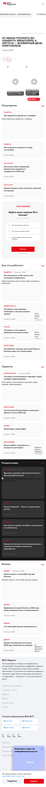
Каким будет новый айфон (15, 429)
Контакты (6, 742)
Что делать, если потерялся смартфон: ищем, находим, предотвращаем (23, 377)
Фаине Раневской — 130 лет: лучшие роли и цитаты (22, 508)
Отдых (6, 541)
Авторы (5, 707)
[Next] (9, 59)
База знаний (9, 442)
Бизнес (7, 605)
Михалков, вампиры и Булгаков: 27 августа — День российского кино (23, 474)
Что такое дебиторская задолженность (20, 626)
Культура (7, 112)
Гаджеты (7, 144)
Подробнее (12, 781)
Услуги (7, 327)
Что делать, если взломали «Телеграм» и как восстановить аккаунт (17, 311)
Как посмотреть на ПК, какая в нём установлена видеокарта (18, 276)
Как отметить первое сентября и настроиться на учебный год (23, 526)
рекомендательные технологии (13, 776)
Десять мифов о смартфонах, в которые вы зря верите (17, 446)
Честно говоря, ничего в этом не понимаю (22, 238)
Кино (6, 504)
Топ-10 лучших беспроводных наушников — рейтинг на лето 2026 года (22, 411)
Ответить (23, 249)
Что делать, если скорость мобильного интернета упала (16, 331)
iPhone (6, 426)
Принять (34, 781)
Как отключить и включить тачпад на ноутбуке (18, 148)
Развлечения (7, 703)
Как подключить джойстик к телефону (20, 115)
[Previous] (4, 59)
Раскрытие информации (12, 747)
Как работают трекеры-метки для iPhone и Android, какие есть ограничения (22, 350)
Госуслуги (8, 163)
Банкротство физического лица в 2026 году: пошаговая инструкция (18, 644)
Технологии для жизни (12, 686)
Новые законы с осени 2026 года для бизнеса (19, 575)
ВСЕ (42, 106)
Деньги (7, 640)
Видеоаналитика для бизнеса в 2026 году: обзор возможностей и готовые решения (21, 609)
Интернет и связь (9, 690)
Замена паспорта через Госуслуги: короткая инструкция (22, 189)
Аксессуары (9, 346)
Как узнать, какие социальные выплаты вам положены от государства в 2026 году (16, 169)
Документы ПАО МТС (11, 751)
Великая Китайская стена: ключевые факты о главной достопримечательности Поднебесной (23, 546)
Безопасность (10, 306)
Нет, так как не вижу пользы (20, 231)
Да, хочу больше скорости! (20, 225)
